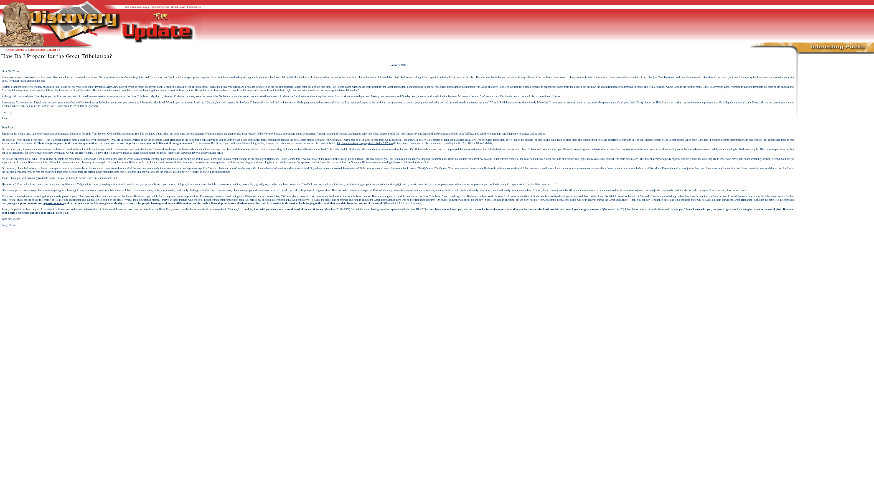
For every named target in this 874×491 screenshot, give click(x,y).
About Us (22, 49)
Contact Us (53, 49)
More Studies (37, 49)
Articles (9, 49)
